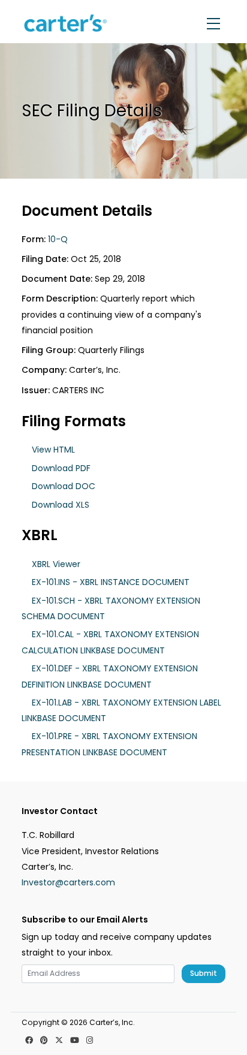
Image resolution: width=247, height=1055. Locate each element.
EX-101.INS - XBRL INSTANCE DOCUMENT (110, 582)
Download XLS (60, 505)
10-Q (58, 239)
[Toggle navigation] (213, 23)
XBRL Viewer (56, 564)
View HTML (53, 450)
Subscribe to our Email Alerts (85, 920)
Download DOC (63, 486)
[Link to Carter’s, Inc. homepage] (67, 23)
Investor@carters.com (68, 882)
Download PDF (61, 468)
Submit (203, 973)
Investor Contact (60, 811)
